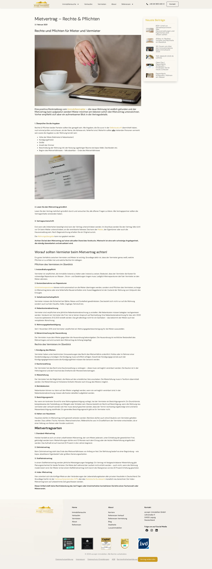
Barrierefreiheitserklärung (127, 559)
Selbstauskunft (116, 127)
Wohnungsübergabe (46, 236)
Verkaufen (88, 4)
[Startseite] (41, 4)
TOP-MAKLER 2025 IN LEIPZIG (164, 57)
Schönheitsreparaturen (44, 287)
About (113, 4)
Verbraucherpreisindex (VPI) (66, 479)
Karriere (111, 512)
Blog (110, 521)
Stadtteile (112, 525)
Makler (100, 229)
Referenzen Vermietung (117, 518)
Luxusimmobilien (115, 528)
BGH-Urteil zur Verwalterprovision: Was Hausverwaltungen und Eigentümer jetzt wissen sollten (165, 30)
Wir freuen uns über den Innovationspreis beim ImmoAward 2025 (164, 49)
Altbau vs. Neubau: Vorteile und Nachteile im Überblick (165, 40)
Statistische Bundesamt (95, 479)
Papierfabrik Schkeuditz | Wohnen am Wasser (164, 75)
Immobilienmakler (76, 109)
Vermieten (102, 4)
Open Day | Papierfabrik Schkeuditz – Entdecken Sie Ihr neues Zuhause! (163, 66)
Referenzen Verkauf (116, 515)
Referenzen (126, 4)
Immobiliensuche (69, 4)
